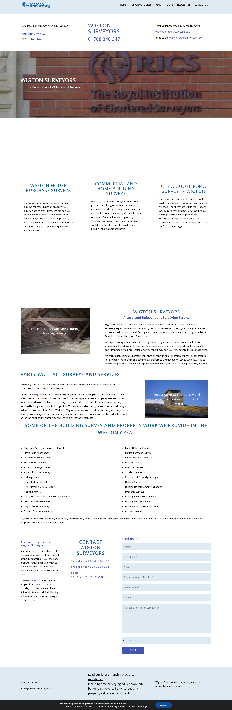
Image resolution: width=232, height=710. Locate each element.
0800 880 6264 (31, 34)
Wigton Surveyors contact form (186, 37)
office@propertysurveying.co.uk (38, 688)
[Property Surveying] (36, 5)
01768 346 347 (31, 39)
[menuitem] (123, 4)
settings (143, 706)
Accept (163, 705)
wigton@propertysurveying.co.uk (173, 31)
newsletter (95, 679)
